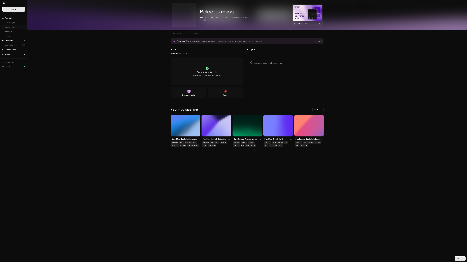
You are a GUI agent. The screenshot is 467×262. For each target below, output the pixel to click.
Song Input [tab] (188, 53)
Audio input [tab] (176, 53)
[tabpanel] (207, 78)
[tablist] (207, 53)
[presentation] (207, 78)
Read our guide (206, 17)
